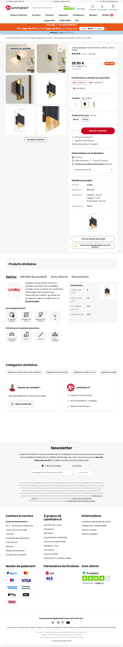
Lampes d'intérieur (29, 38)
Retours (9, 546)
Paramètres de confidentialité (18, 627)
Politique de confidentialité (81, 498)
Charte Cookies (89, 530)
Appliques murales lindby (57, 372)
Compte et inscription (16, 554)
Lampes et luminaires (14, 38)
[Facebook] (54, 622)
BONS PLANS (64, 20)
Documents (80, 277)
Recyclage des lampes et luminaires (102, 627)
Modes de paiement (15, 550)
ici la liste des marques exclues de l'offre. (80, 501)
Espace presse (51, 554)
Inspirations (49, 558)
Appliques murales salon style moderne (24, 372)
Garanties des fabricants (17, 538)
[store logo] (17, 7)
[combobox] (45, 7)
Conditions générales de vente (96, 521)
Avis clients (59, 277)
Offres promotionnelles (55, 541)
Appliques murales (45, 38)
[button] (20, 89)
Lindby (90, 184)
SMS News (48, 533)
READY (92, 28)
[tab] (11, 277)
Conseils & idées (63, 558)
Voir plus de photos (36, 139)
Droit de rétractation (16, 521)
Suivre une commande (16, 530)
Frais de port (12, 542)
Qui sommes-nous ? (53, 525)
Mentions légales (90, 534)
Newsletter (49, 529)
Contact (10, 534)
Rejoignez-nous (51, 545)
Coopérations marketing (55, 537)
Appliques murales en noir (84, 372)
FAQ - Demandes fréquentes (19, 525)
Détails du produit (33, 277)
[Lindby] (14, 289)
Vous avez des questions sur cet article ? (95, 246)
